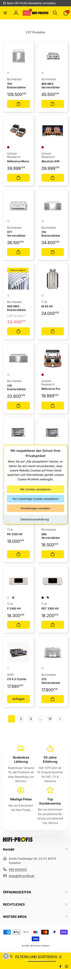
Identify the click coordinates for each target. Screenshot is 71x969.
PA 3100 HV (14, 534)
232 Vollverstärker (50, 680)
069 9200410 (18, 869)
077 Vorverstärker (16, 233)
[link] (29, 3)
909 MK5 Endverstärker (16, 308)
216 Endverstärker (16, 387)
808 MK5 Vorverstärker (50, 85)
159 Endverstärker (16, 85)
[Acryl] (8, 668)
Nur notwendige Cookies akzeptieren (36, 498)
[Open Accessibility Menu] (5, 956)
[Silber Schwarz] (47, 597)
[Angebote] (27, 12)
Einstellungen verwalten (35, 508)
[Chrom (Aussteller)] (8, 295)
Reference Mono (18, 161)
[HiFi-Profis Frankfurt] (18, 841)
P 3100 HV (14, 608)
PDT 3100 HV (50, 608)
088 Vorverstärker (50, 535)
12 (50, 719)
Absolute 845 (50, 161)
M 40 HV (47, 306)
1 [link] (11, 719)
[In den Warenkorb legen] (18, 104)
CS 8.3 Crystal (16, 679)
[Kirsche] (8, 147)
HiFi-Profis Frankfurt (39, 945)
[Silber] (42, 295)
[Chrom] (8, 73)
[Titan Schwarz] (42, 597)
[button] (5, 13)
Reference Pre (50, 388)
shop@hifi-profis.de (21, 875)
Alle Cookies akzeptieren (35, 489)
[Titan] (13, 597)
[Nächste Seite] (59, 718)
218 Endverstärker (50, 233)
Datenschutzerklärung (34, 519)
